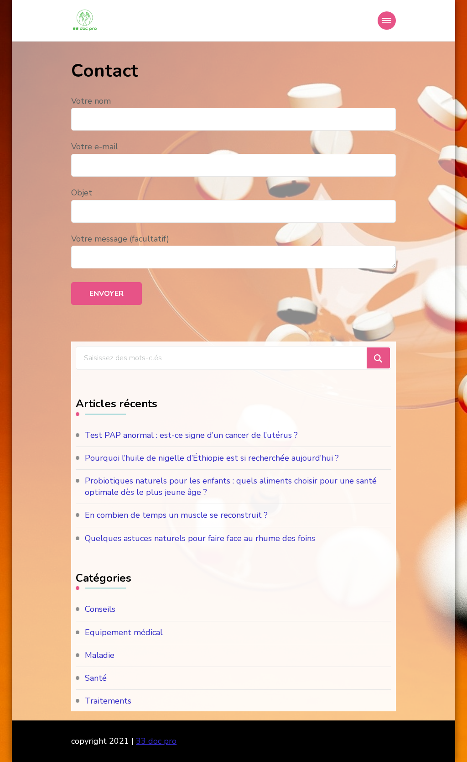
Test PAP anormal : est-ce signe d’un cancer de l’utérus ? (191, 435)
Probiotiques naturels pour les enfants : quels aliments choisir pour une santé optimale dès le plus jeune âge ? (231, 486)
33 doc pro (156, 741)
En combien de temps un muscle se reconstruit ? (176, 515)
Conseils (100, 609)
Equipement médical (124, 632)
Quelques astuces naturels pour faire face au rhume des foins (200, 538)
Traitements (108, 700)
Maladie (99, 655)
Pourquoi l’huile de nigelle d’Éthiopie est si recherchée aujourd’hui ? (212, 457)
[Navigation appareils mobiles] (387, 20)
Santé (96, 678)
